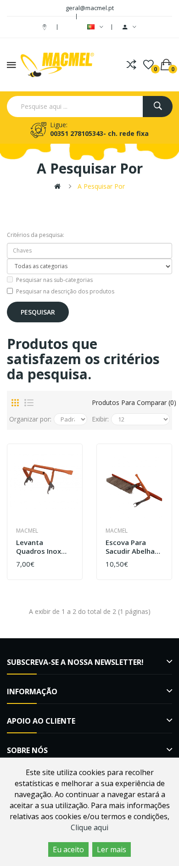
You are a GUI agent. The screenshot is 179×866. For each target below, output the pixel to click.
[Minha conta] (129, 27)
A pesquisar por (101, 186)
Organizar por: (30, 419)
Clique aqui (89, 827)
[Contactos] (46, 27)
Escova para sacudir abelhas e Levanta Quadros (132, 547)
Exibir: (100, 419)
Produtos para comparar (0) (131, 402)
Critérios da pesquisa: (35, 235)
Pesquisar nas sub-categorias (54, 280)
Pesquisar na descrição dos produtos (65, 291)
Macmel (27, 530)
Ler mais (111, 849)
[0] (148, 65)
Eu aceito (68, 849)
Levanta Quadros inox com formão (38, 547)
